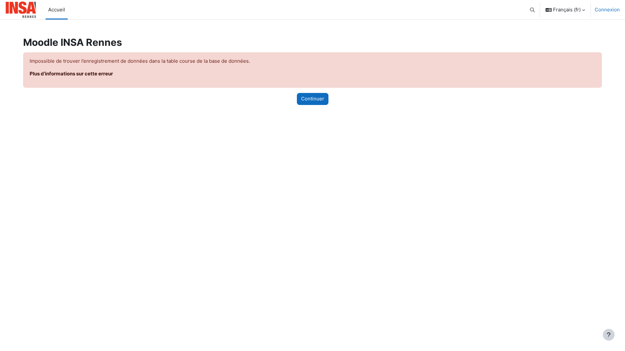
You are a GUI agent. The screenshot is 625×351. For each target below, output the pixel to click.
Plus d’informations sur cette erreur (71, 74)
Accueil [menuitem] (56, 9)
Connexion (607, 9)
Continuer (312, 99)
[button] (533, 10)
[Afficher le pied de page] (609, 335)
